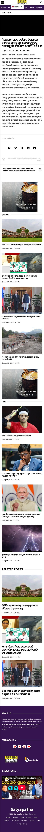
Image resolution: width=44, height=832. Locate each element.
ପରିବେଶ (39, 8)
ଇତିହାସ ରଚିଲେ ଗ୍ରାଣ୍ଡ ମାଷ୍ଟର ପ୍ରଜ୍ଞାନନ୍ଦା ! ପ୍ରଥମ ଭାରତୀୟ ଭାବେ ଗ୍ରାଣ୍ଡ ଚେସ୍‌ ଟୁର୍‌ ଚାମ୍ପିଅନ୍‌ (22, 474)
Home (3, 8)
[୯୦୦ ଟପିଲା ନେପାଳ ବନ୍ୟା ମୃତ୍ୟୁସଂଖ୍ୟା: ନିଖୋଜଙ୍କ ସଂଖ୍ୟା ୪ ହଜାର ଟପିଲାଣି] (22, 340)
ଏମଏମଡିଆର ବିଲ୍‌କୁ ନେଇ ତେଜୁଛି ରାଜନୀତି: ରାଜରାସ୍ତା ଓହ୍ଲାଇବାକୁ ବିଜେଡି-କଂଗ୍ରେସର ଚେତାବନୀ (19, 277)
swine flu (10, 138)
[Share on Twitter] (15, 148)
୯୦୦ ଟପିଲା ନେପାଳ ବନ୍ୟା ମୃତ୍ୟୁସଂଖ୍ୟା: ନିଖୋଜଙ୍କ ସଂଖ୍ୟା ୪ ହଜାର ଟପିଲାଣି (20, 358)
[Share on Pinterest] (28, 148)
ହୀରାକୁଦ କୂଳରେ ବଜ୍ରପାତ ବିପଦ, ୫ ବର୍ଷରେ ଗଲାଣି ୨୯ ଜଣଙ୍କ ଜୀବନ (21, 556)
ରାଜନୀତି (24, 8)
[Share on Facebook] (9, 148)
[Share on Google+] (22, 148)
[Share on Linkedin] (34, 148)
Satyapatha (26, 51)
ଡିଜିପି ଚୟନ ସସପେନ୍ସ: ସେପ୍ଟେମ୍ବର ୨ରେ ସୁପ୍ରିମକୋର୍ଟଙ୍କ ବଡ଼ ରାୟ (22, 244)
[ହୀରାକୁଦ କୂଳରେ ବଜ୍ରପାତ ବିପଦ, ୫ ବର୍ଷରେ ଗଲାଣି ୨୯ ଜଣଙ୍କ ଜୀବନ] (22, 538)
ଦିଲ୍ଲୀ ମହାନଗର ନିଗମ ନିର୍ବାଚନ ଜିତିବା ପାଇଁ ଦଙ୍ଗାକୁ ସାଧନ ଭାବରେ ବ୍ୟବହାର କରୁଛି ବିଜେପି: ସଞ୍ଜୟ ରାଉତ (19, 170)
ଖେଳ (38, 821)
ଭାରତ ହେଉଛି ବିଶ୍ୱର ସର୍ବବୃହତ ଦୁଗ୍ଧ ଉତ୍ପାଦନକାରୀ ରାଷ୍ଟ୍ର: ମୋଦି (24, 159)
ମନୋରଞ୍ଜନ (24, 821)
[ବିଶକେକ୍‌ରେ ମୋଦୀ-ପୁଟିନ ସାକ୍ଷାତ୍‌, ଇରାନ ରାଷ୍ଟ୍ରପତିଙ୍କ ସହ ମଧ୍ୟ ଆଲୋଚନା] (22, 300)
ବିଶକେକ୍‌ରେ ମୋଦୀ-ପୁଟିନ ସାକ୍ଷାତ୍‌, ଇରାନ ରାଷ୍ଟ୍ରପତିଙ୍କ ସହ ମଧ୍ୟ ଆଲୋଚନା (21, 317)
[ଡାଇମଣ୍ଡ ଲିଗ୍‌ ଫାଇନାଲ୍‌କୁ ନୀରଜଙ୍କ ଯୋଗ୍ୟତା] (22, 419)
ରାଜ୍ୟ (22, 817)
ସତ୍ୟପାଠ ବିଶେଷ (22, 824)
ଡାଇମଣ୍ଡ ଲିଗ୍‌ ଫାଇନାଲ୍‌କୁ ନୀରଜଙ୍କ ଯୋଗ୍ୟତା (16, 435)
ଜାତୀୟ (32, 8)
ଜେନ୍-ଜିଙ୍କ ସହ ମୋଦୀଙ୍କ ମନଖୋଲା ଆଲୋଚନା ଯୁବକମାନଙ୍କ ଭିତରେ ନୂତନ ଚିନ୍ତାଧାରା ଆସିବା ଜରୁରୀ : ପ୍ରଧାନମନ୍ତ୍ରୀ (21, 515)
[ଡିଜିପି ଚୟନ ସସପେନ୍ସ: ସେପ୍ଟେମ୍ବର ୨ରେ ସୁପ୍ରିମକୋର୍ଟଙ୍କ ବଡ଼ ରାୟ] (22, 230)
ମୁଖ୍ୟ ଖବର (26, 55)
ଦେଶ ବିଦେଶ (12, 55)
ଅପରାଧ (32, 821)
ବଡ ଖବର (19, 55)
